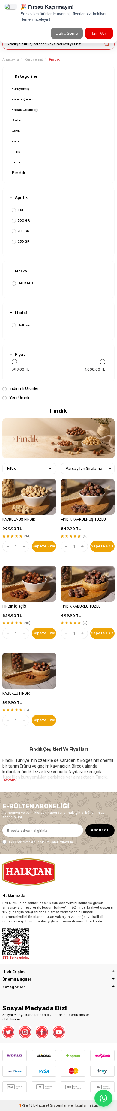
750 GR (23, 231)
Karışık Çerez (22, 99)
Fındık (19, 173)
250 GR (24, 241)
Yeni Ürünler (20, 397)
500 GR (24, 220)
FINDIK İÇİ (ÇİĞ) (15, 606)
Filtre (11, 468)
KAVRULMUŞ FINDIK (18, 519)
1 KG (21, 210)
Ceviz (16, 131)
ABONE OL (100, 830)
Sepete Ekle (43, 546)
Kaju (15, 141)
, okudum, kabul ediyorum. (41, 841)
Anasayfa (10, 59)
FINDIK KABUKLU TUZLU (81, 606)
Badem (18, 120)
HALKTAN (25, 283)
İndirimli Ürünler (23, 388)
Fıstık (16, 152)
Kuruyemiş (34, 59)
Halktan (24, 325)
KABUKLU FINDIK (16, 693)
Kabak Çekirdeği (25, 110)
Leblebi (18, 162)
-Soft (26, 1105)
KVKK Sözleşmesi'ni (23, 841)
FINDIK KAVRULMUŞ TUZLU (83, 519)
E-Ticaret (41, 1105)
